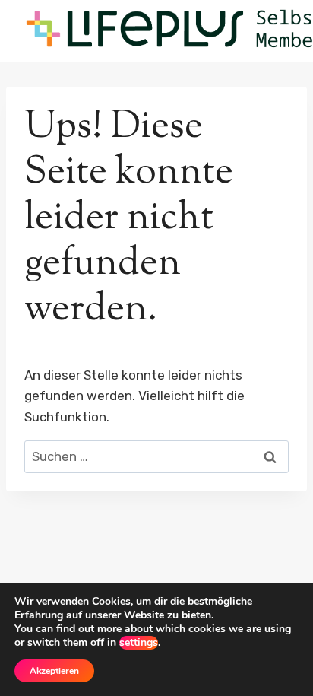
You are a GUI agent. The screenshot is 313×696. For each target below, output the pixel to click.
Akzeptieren (54, 671)
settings (138, 643)
